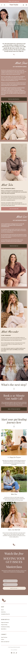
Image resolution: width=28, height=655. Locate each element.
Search (2, 609)
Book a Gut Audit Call (5, 641)
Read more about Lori (14, 245)
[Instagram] (14, 653)
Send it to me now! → (14, 588)
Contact (2, 639)
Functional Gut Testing (5, 626)
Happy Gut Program (5, 622)
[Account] (23, 4)
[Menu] (1, 4)
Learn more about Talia (14, 208)
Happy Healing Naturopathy (15, 647)
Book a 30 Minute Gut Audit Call (14, 409)
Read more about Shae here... (14, 99)
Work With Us (3, 629)
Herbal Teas (3, 612)
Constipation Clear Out (5, 614)
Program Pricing (4, 624)
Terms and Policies (14, 649)
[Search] (4, 4)
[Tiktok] (16, 653)
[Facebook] (11, 653)
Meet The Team (4, 637)
